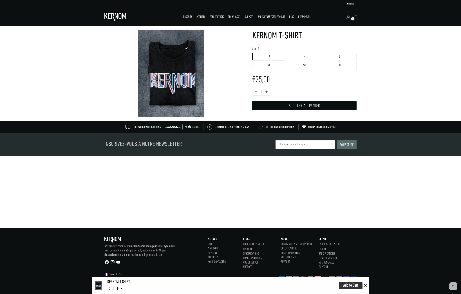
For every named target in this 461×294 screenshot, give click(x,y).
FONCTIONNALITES (252, 258)
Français (350, 4)
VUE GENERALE (250, 262)
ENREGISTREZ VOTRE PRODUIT (296, 244)
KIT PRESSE (214, 257)
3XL (340, 65)
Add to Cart (350, 285)
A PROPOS (213, 248)
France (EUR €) (115, 274)
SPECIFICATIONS (251, 254)
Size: (255, 49)
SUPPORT (212, 253)
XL (269, 65)
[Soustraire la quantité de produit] (266, 91)
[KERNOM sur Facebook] (106, 263)
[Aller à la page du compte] (347, 17)
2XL (304, 65)
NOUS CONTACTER (217, 262)
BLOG (210, 244)
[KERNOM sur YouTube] (118, 263)
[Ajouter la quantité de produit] (255, 91)
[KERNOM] (115, 17)
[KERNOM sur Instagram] (112, 263)
